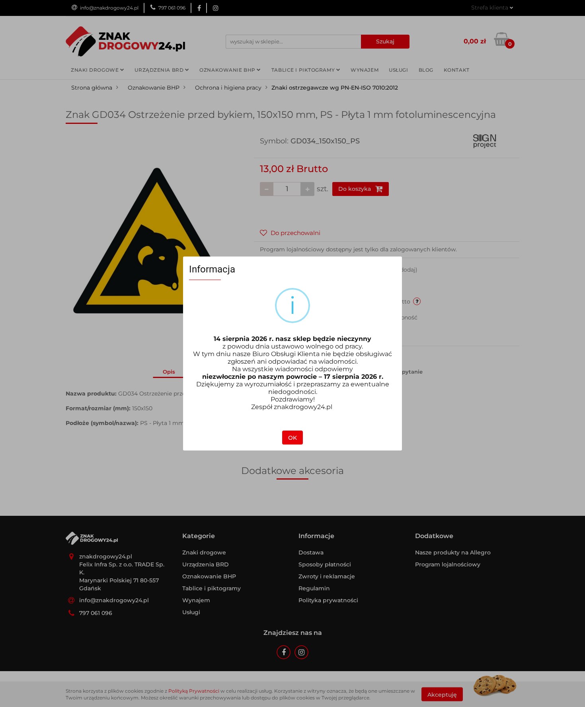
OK (292, 437)
